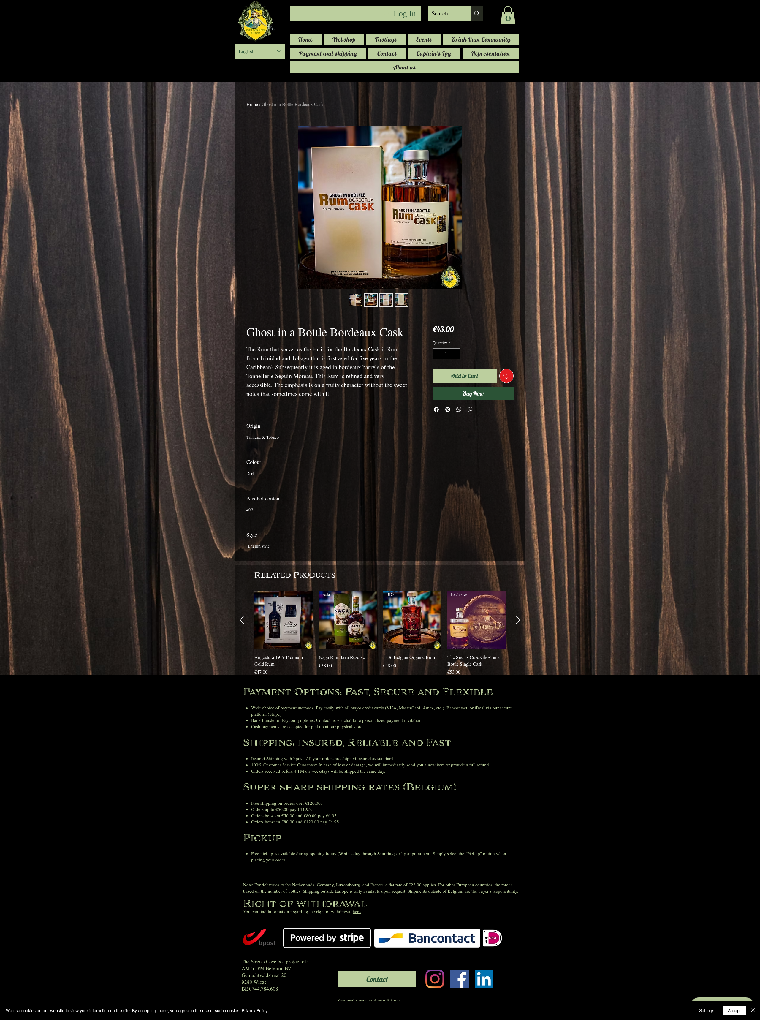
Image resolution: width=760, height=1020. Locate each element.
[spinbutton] (446, 354)
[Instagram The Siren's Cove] (434, 979)
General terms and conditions (369, 1000)
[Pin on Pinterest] (447, 409)
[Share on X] (470, 409)
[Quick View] (283, 620)
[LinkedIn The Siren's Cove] (484, 979)
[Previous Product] (242, 619)
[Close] (752, 1010)
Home (252, 104)
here (357, 911)
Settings (706, 1010)
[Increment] (455, 354)
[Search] (477, 13)
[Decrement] (437, 354)
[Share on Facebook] (436, 409)
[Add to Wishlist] (506, 376)
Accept (734, 1010)
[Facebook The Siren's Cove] (459, 979)
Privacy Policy (254, 1010)
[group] (380, 633)
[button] (508, 15)
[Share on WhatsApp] (459, 409)
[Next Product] (518, 619)
